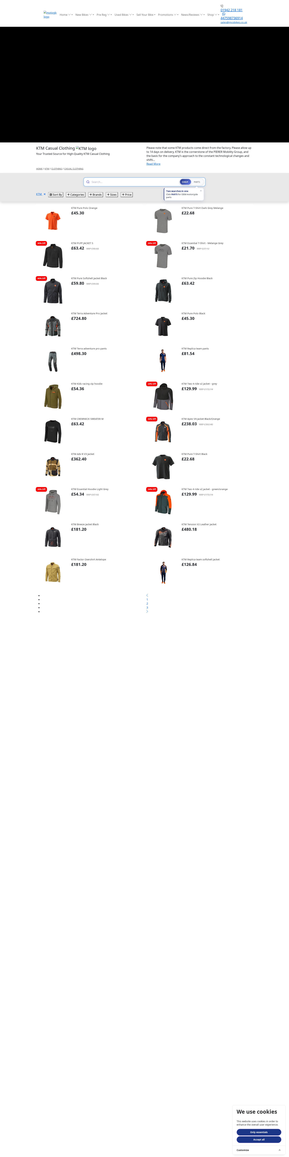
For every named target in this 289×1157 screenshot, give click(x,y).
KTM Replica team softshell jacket (201, 559)
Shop (211, 15)
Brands (97, 194)
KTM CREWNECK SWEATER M (87, 418)
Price (127, 194)
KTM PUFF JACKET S (82, 243)
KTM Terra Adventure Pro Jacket (89, 313)
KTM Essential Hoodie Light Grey (89, 489)
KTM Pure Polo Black (193, 313)
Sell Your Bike (144, 15)
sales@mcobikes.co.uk (234, 22)
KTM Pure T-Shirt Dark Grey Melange (202, 208)
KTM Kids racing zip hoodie (86, 383)
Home (64, 15)
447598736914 (232, 18)
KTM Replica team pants (195, 348)
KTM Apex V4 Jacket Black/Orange (201, 418)
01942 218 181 (232, 10)
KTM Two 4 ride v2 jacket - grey (199, 383)
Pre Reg (102, 15)
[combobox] (134, 182)
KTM (39, 194)
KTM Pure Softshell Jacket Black (89, 278)
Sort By (57, 194)
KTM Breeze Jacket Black (85, 524)
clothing (56, 168)
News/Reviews (190, 15)
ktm (47, 168)
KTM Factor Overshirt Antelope (88, 559)
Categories (77, 194)
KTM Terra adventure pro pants (89, 348)
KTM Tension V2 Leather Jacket (199, 524)
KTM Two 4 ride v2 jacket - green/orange (205, 489)
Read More (153, 164)
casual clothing (73, 168)
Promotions (166, 15)
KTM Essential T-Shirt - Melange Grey (202, 243)
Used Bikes (122, 15)
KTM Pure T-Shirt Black (194, 454)
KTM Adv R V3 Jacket (82, 454)
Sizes (113, 194)
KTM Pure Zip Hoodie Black (197, 278)
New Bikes (82, 15)
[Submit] (88, 182)
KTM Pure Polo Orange (84, 208)
